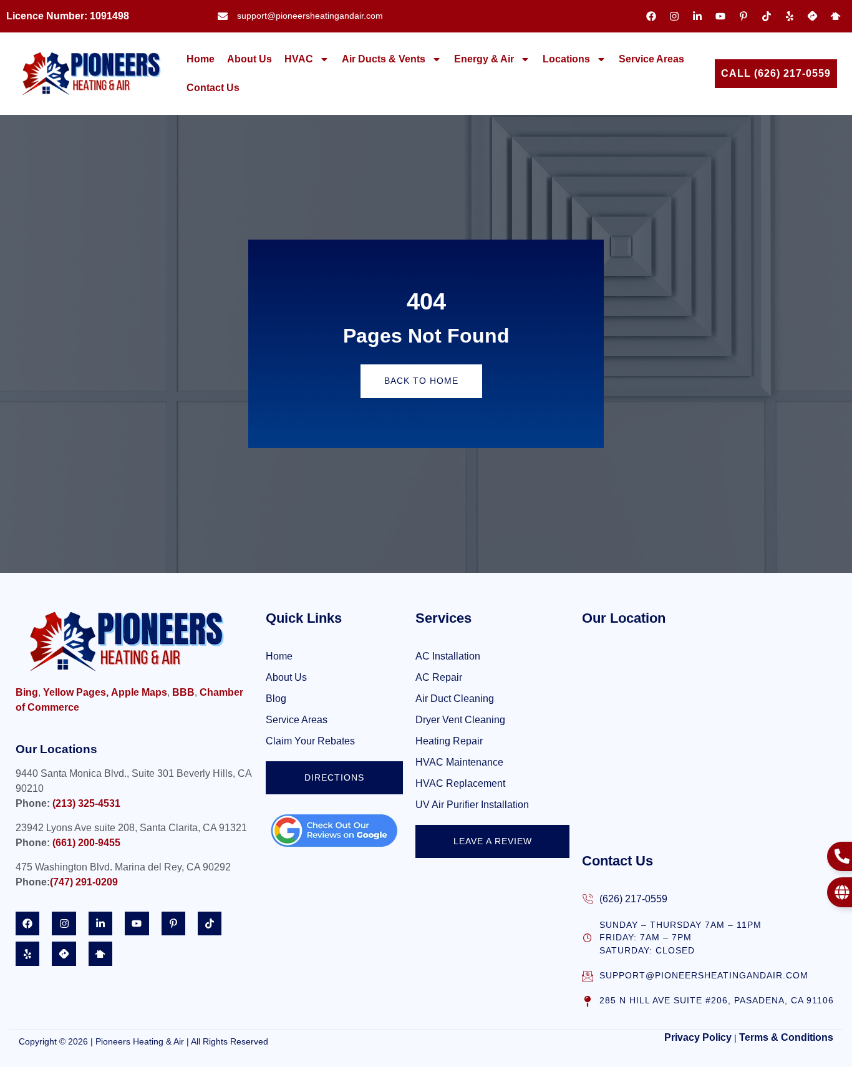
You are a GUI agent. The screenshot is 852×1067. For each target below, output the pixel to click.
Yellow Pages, (76, 692)
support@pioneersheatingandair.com (703, 975)
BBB (183, 692)
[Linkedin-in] (697, 16)
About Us (249, 59)
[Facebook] (651, 16)
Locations (566, 59)
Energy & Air (484, 59)
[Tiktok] (767, 16)
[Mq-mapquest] (813, 16)
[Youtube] (720, 16)
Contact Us (213, 87)
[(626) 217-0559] (587, 899)
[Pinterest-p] (743, 16)
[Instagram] (674, 16)
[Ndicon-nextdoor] (836, 16)
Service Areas (651, 59)
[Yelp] (790, 16)
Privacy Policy (698, 1037)
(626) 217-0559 (633, 899)
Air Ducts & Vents (383, 59)
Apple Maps (139, 692)
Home (200, 59)
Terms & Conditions (786, 1037)
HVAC (298, 59)
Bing (27, 692)
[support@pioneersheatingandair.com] (587, 976)
